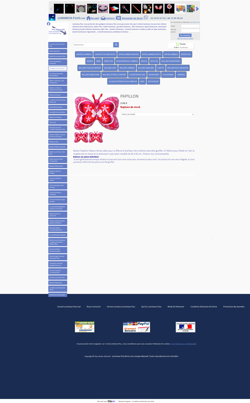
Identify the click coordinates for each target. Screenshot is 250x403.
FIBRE (98, 61)
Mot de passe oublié (185, 38)
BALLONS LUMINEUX (127, 68)
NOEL (142, 81)
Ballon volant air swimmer (54, 215)
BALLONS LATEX (110, 68)
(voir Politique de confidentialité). (183, 344)
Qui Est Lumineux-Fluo (57, 277)
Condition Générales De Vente (57, 289)
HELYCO (144, 61)
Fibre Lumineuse (55, 95)
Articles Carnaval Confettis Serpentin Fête (57, 128)
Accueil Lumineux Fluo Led (57, 45)
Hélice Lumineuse (55, 117)
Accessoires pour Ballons (57, 235)
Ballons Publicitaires (56, 166)
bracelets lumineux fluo (57, 112)
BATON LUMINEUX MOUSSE (129, 54)
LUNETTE (161, 68)
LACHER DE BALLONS (137, 74)
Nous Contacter (54, 51)
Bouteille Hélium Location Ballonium (56, 229)
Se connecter (185, 35)
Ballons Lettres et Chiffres (55, 172)
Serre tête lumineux (55, 107)
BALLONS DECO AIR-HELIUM (178, 68)
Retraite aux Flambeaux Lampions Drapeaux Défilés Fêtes (57, 242)
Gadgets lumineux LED (57, 68)
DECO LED (154, 61)
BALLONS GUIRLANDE (146, 68)
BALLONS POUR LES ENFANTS (90, 68)
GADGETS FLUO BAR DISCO (105, 54)
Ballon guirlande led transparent (56, 160)
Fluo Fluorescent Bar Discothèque (56, 75)
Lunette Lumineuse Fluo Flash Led (57, 101)
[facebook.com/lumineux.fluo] (48, 24)
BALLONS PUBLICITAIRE (90, 74)
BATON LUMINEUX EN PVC (151, 54)
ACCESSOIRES (168, 74)
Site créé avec (102, 401)
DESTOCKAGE (153, 81)
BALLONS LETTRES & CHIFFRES (114, 74)
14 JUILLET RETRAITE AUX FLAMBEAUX (123, 81)
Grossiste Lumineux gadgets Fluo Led (56, 264)
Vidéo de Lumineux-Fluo (57, 56)
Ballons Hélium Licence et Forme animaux (57, 135)
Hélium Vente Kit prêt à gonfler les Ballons (57, 222)
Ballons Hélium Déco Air (57, 147)
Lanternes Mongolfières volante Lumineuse (57, 208)
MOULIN (90, 61)
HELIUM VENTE (154, 74)
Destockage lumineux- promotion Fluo (56, 257)
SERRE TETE (108, 61)
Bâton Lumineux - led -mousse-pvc (56, 82)
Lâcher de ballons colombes (55, 193)
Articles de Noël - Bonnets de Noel (54, 250)
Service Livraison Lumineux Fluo (55, 271)
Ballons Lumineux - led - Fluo (57, 153)
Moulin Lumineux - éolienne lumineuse (56, 89)
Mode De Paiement (55, 283)
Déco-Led (52, 122)
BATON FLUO (186, 54)
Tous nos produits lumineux (55, 62)
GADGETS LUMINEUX (83, 54)
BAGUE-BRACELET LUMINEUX (127, 61)
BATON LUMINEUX (171, 54)
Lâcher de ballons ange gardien (57, 200)
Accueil (95, 18)
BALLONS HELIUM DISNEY (171, 61)
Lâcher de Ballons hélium (55, 179)
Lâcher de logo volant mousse (56, 186)
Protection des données (57, 295)
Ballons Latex (53, 142)
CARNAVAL (181, 74)
